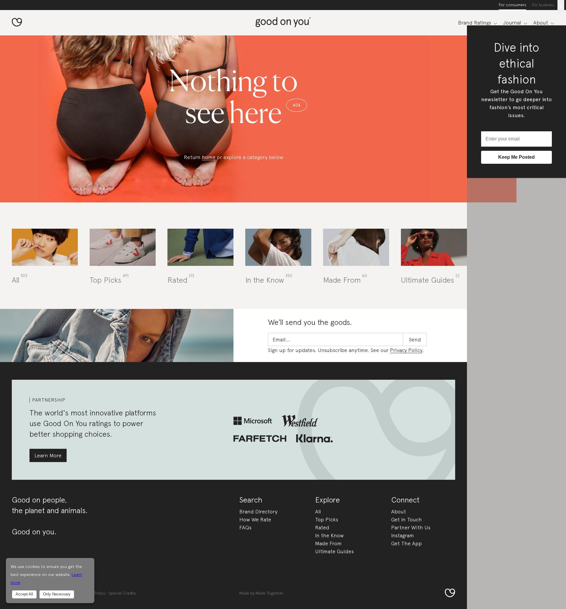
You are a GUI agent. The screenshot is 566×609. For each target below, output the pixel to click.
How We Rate (255, 519)
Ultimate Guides (334, 551)
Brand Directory (258, 511)
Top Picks (326, 519)
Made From (328, 543)
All (318, 511)
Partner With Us (410, 527)
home (208, 157)
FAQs (245, 527)
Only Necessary (56, 594)
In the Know (329, 535)
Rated (322, 527)
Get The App (406, 543)
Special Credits (122, 593)
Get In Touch (406, 519)
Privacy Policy (406, 350)
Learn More (48, 455)
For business (543, 4)
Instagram (402, 535)
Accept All (24, 594)
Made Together (269, 593)
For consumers (512, 4)
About (398, 511)
